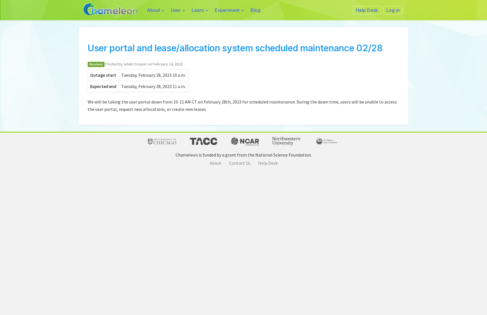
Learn (198, 10)
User (176, 10)
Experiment (228, 10)
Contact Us (240, 163)
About (154, 10)
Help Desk (268, 163)
